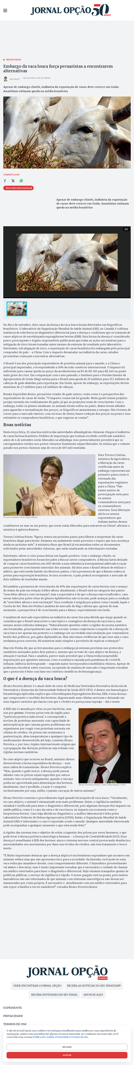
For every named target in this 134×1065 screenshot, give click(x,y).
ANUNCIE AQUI (93, 994)
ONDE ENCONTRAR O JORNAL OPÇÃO (37, 985)
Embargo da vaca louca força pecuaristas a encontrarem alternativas (58, 68)
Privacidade (13, 1016)
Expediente (12, 1007)
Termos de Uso (79, 1037)
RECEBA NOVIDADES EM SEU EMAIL (54, 994)
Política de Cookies (43, 1037)
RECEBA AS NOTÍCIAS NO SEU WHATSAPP (94, 985)
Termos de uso (14, 1024)
